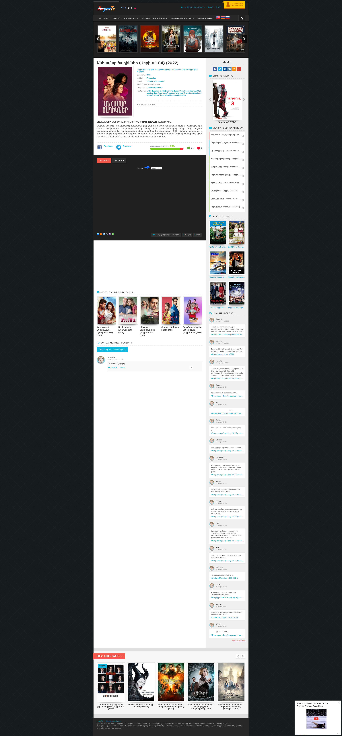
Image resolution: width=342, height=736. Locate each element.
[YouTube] (135, 7)
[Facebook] (125, 7)
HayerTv (100, 721)
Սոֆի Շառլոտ (153, 91)
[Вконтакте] (122, 7)
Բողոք (188, 235)
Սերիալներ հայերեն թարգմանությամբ (154, 70)
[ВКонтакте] (98, 234)
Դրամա (150, 81)
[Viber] (110, 234)
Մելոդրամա (159, 81)
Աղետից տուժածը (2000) (223, 354)
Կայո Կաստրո (169, 93)
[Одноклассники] (101, 234)
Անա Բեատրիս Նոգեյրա (175, 95)
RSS (219, 7)
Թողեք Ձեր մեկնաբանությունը (112, 350)
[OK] (131, 7)
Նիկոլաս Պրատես (183, 93)
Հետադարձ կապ (113, 721)
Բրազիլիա (151, 78)
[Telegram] (128, 7)
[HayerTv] (106, 8)
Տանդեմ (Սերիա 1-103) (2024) (225, 578)
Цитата (122, 368)
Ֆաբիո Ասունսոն (181, 91)
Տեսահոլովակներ (205, 18)
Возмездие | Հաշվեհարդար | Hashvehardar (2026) (227, 396)
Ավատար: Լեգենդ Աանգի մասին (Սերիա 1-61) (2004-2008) (227, 378)
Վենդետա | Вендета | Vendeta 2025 (227, 334)
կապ (211, 7)
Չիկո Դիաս (159, 95)
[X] (107, 234)
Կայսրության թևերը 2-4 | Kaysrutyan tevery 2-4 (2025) (227, 433)
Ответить (114, 368)
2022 (149, 75)
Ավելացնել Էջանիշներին (193, 7)
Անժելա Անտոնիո (154, 93)
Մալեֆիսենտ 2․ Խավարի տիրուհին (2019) (227, 598)
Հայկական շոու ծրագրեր (182, 18)
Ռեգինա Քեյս (195, 91)
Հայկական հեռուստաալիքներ (154, 18)
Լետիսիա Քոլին (166, 91)
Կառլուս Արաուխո (155, 88)
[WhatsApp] (113, 234)
